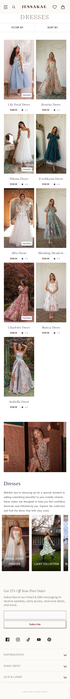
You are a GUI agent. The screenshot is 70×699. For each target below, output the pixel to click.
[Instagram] (18, 639)
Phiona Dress (19, 179)
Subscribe (35, 624)
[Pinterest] (49, 639)
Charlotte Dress (19, 327)
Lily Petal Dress (19, 104)
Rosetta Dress (51, 104)
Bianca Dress (51, 327)
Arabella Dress (19, 402)
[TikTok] (28, 639)
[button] (5, 7)
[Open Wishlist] (55, 7)
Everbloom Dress (51, 179)
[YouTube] (39, 639)
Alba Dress (19, 253)
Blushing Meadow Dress (50, 253)
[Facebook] (7, 639)
